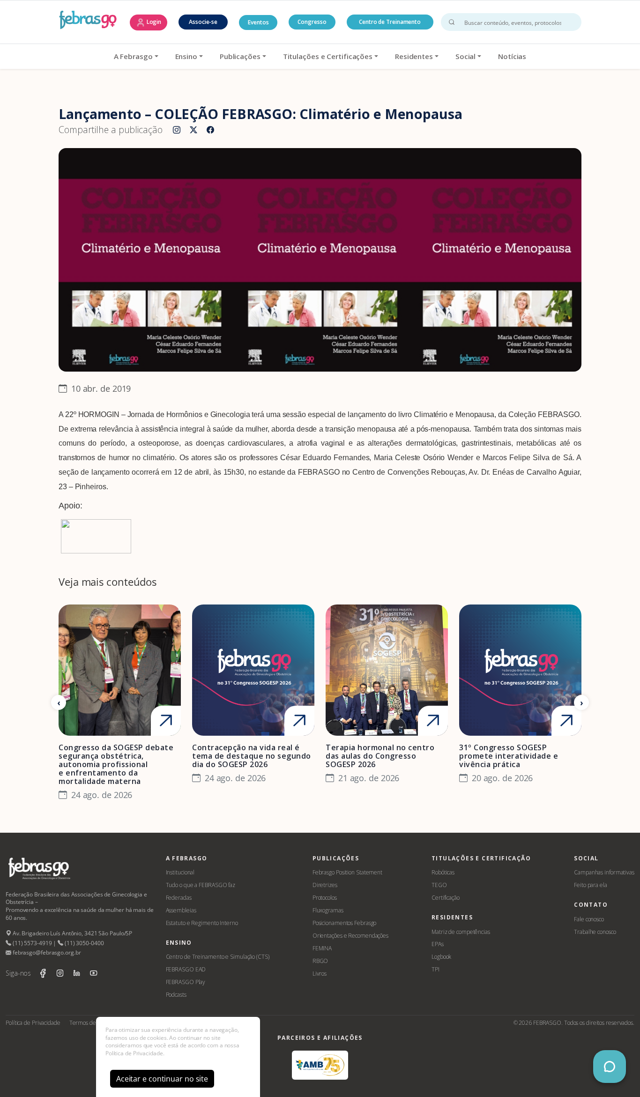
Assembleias (181, 910)
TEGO (439, 885)
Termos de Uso (88, 1023)
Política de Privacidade (33, 1023)
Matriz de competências (461, 932)
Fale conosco (589, 919)
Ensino (186, 56)
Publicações (240, 56)
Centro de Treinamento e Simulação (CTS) (217, 957)
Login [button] (153, 22)
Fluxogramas (328, 910)
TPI (435, 969)
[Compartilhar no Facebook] (210, 130)
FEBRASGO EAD (186, 969)
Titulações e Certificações (327, 56)
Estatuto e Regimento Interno (202, 923)
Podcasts (176, 995)
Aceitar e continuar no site (162, 1079)
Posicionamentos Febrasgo (345, 923)
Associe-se (203, 22)
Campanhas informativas (604, 872)
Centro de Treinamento (390, 22)
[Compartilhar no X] (193, 130)
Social (465, 56)
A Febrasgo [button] (133, 56)
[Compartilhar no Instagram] (176, 130)
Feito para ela (590, 885)
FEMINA (322, 948)
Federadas (179, 898)
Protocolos (325, 898)
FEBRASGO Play (186, 982)
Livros (320, 974)
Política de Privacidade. (134, 1053)
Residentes (414, 56)
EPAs (438, 944)
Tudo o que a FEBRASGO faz (201, 885)
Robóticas (443, 872)
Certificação (446, 898)
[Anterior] (58, 702)
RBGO (320, 961)
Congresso (312, 22)
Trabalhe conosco (595, 932)
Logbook (441, 957)
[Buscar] (451, 22)
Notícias (512, 56)
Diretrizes (325, 885)
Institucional (180, 872)
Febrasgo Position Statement (347, 872)
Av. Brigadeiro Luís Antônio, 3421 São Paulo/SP (71, 933)
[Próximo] (581, 702)
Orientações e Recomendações (350, 936)
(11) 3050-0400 (83, 943)
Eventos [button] (258, 22)
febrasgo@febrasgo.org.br (46, 952)
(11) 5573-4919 (31, 943)
